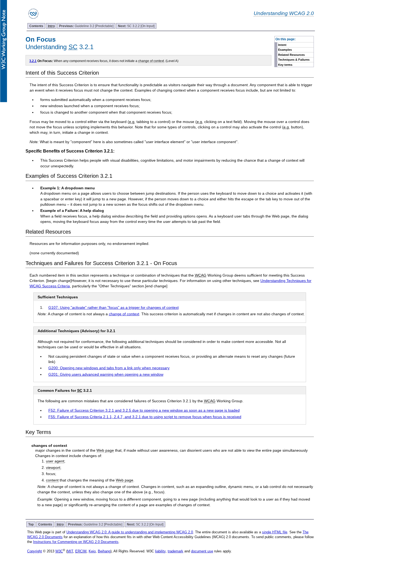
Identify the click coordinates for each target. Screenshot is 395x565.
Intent (282, 44)
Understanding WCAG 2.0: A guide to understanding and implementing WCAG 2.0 (129, 532)
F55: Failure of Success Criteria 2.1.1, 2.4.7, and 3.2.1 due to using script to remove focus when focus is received (144, 417)
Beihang (104, 551)
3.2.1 (33, 61)
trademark (175, 551)
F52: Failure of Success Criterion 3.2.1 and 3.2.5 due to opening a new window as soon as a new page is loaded (144, 410)
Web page (105, 450)
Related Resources (291, 54)
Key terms (285, 64)
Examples (285, 49)
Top (31, 524)
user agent (55, 461)
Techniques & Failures (294, 59)
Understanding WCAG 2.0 (284, 13)
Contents (36, 26)
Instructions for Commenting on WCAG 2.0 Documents (76, 542)
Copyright (34, 551)
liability (160, 551)
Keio (92, 551)
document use (202, 551)
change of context (151, 61)
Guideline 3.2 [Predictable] (86, 26)
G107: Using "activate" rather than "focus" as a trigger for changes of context (113, 307)
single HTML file (274, 532)
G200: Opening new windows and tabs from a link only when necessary (109, 368)
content (52, 480)
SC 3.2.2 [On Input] (136, 26)
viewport (53, 467)
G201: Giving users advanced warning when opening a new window (105, 374)
